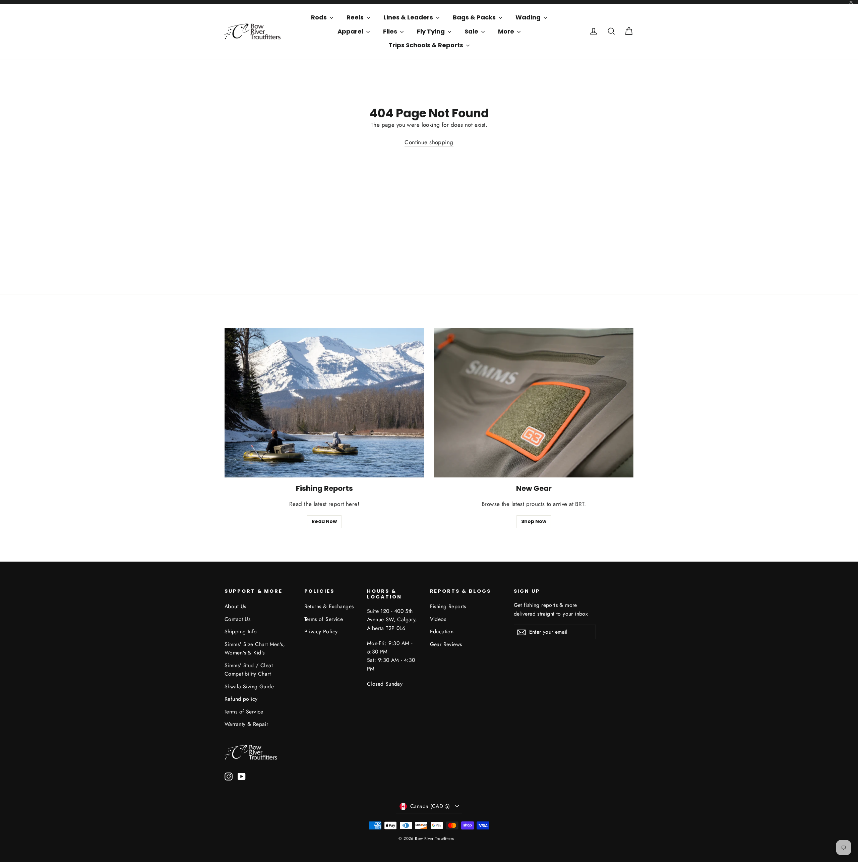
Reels (356, 17)
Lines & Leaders (408, 17)
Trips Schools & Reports (426, 45)
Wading (528, 17)
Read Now (324, 521)
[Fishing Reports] (324, 402)
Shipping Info (241, 631)
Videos (438, 619)
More (506, 31)
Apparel (351, 31)
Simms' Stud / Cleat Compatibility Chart (249, 670)
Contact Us (237, 619)
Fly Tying (431, 31)
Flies (391, 31)
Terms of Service (244, 711)
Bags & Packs (475, 17)
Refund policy (241, 699)
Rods (319, 17)
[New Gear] (533, 402)
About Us (235, 606)
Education (442, 631)
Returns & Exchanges (329, 606)
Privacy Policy (321, 631)
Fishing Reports (448, 606)
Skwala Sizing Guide (249, 686)
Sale (472, 31)
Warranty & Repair (246, 724)
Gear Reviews (446, 644)
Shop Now (533, 521)
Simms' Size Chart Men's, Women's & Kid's (255, 648)
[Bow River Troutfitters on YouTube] (242, 776)
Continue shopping (429, 142)
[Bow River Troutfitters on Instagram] (229, 776)
